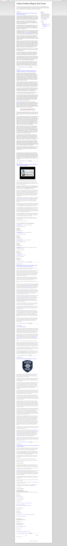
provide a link (36, 197)
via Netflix (27, 198)
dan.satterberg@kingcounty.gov (22, 526)
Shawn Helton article (32, 374)
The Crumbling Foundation (21, 326)
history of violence (32, 298)
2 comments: (25, 355)
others (35, 350)
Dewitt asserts (25, 296)
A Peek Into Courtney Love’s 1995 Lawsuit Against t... (46, 26)
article (22, 378)
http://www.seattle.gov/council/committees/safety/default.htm (23, 505)
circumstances (29, 332)
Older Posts (37, 535)
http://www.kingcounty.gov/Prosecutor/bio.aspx (24, 531)
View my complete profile (44, 19)
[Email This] (28, 67)
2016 (42, 22)
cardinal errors (35, 337)
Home (26, 535)
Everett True (28, 310)
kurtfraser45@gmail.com (32, 485)
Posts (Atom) (20, 536)
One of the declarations (19, 101)
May (43, 23)
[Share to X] (30, 67)
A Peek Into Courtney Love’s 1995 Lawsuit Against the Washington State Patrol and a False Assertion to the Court (26, 71)
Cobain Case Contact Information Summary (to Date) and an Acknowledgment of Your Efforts (26, 165)
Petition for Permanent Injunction (28, 33)
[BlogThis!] (29, 67)
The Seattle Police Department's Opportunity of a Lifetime (26, 358)
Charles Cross (35, 273)
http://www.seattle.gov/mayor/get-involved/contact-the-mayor (27, 514)
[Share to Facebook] (30, 67)
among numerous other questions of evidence (27, 286)
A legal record (18, 15)
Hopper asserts (30, 290)
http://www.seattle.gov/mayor (22, 516)
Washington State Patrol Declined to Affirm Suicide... (46, 24)
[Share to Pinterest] (31, 67)
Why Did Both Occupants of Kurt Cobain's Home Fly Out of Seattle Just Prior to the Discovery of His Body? (26, 266)
